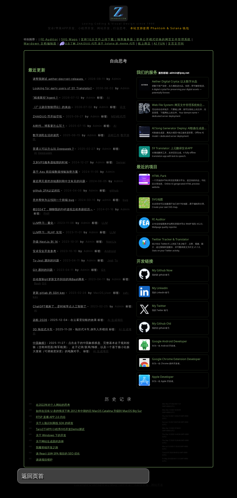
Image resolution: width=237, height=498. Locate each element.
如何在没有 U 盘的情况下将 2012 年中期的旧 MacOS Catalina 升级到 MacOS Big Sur (89, 411)
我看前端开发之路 (47, 447)
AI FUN (159, 43)
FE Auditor (49, 39)
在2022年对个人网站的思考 (53, 405)
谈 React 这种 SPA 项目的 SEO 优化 (58, 453)
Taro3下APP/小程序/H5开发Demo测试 (60, 429)
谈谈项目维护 (44, 459)
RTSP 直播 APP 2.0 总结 (50, 417)
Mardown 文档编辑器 (40, 43)
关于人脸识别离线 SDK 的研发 (54, 423)
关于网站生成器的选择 (50, 441)
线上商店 (144, 43)
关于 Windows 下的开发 (51, 435)
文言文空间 (176, 43)
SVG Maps (69, 39)
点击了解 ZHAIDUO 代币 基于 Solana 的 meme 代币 (100, 43)
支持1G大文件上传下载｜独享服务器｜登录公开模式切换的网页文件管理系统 (136, 39)
